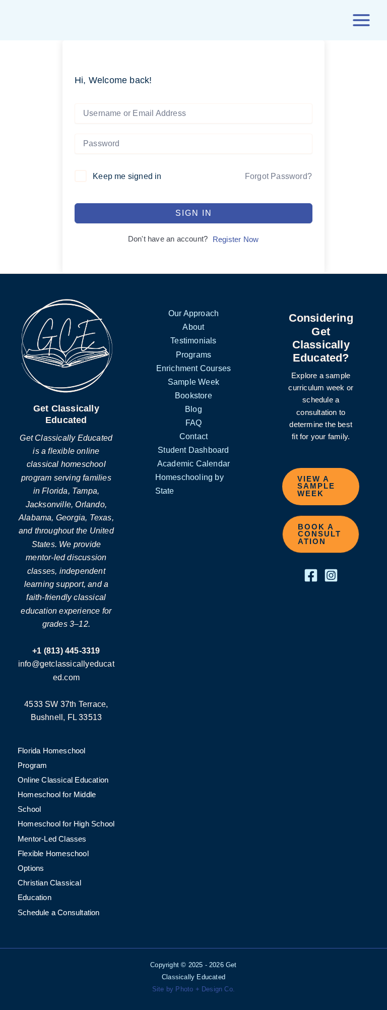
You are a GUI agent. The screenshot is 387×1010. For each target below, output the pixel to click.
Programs (194, 354)
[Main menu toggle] (361, 20)
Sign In (193, 213)
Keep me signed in (127, 176)
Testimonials (193, 340)
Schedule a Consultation (59, 913)
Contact (193, 436)
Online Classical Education (63, 780)
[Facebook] (311, 575)
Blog (193, 408)
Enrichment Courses (193, 368)
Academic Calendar (193, 463)
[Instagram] (331, 575)
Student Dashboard (193, 449)
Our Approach (193, 313)
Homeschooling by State (189, 483)
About (193, 326)
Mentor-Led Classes (52, 839)
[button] (320, 486)
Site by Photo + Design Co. (193, 989)
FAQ (193, 422)
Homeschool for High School (66, 824)
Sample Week (193, 381)
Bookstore (193, 395)
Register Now (236, 239)
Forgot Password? (278, 176)
